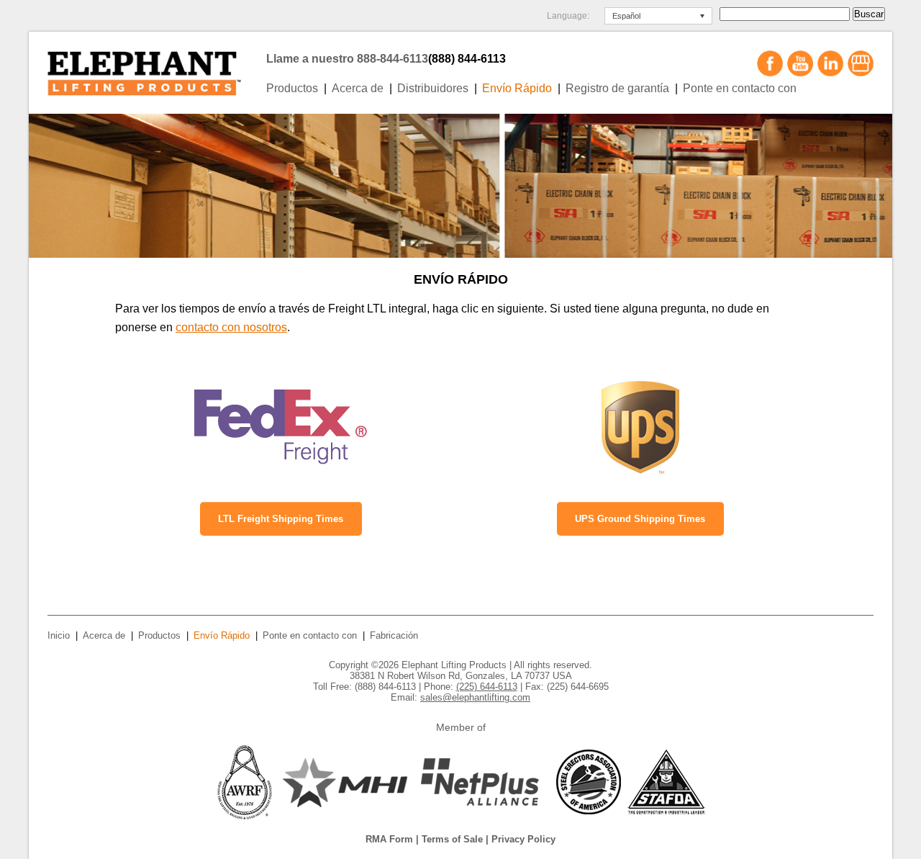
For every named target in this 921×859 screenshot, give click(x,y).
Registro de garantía (617, 88)
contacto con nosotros (231, 327)
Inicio (58, 635)
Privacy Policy (523, 839)
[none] (658, 15)
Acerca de (358, 88)
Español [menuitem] (626, 16)
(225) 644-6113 (486, 686)
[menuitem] (658, 15)
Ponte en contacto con (740, 88)
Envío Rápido (517, 88)
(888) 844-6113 (467, 59)
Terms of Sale (452, 839)
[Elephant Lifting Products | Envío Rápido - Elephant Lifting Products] (153, 69)
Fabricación (394, 635)
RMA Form (389, 839)
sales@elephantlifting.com (475, 697)
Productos (292, 88)
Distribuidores (432, 88)
